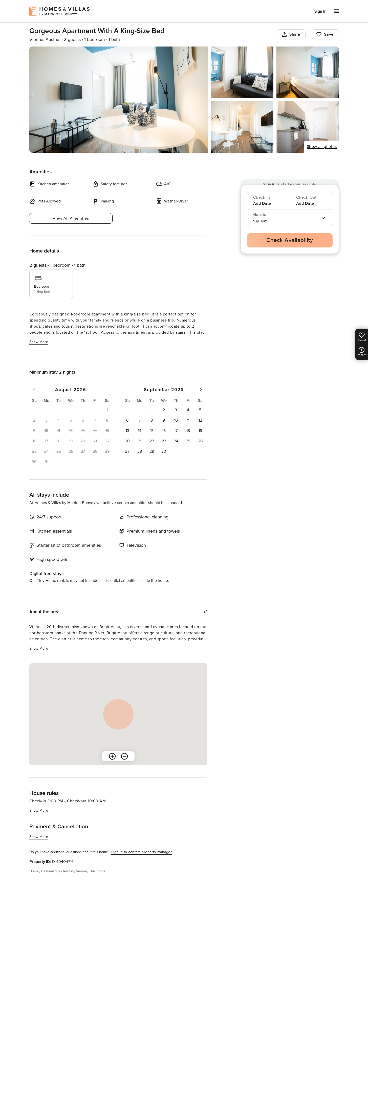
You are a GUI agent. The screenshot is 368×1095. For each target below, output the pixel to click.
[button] (164, 410)
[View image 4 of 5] (242, 127)
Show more (38, 342)
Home (34, 871)
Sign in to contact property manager (141, 852)
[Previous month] (33, 389)
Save (329, 34)
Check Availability (289, 240)
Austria (68, 871)
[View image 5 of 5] (307, 127)
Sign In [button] (320, 11)
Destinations (50, 871)
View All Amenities (71, 218)
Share (294, 34)
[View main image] (118, 100)
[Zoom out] (124, 756)
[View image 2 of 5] (242, 72)
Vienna (81, 871)
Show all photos (322, 146)
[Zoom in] (112, 756)
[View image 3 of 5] (307, 72)
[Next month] (200, 389)
